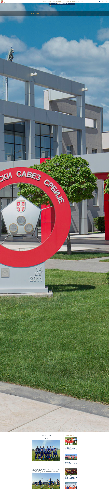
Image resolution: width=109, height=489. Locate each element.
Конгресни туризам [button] (67, 1)
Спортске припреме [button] (57, 1)
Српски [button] (101, 1)
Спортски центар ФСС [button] (47, 1)
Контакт (82, 1)
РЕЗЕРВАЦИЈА (53, 3)
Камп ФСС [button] (74, 1)
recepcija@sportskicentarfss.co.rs (63, 3)
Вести (79, 1)
